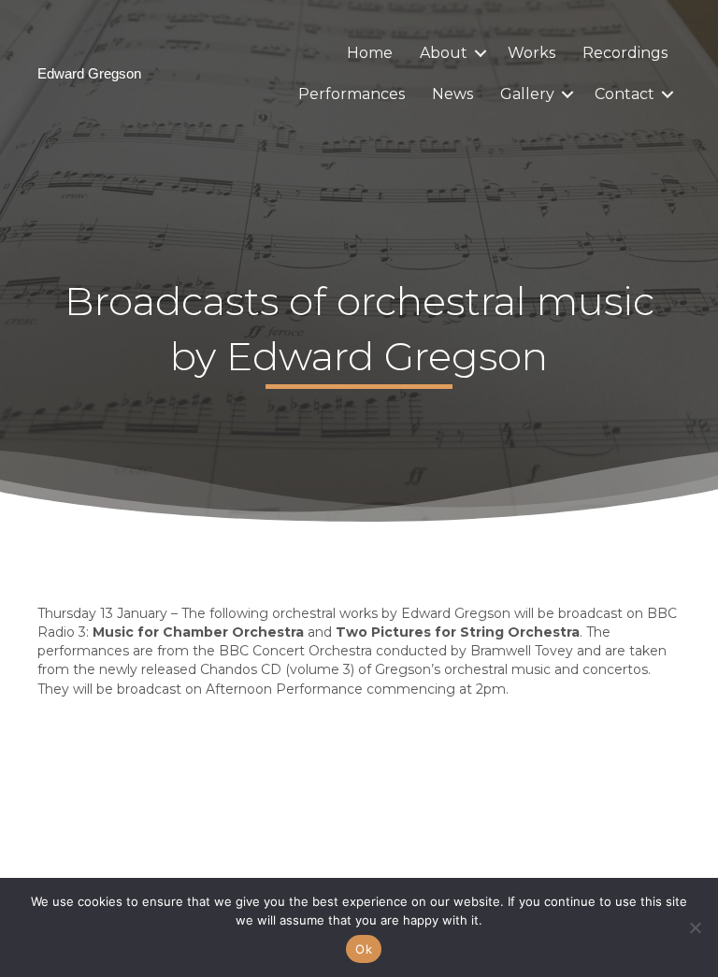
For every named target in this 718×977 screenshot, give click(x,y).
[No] (694, 927)
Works (531, 53)
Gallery (527, 94)
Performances (351, 94)
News (452, 94)
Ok (363, 948)
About (443, 53)
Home (370, 53)
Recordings (625, 53)
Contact (624, 94)
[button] (480, 53)
